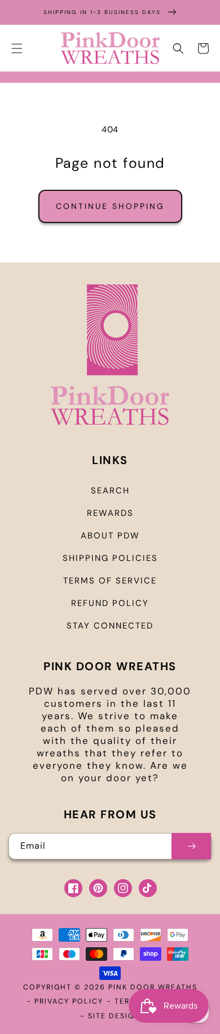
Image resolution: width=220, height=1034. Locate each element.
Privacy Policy (68, 1001)
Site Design (114, 1015)
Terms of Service (110, 580)
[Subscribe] (191, 846)
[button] (17, 48)
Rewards (110, 513)
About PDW (110, 535)
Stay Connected (110, 625)
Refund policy (110, 603)
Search (110, 490)
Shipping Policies (110, 558)
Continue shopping (110, 206)
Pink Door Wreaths (152, 987)
